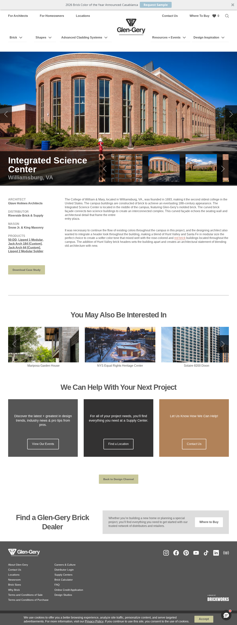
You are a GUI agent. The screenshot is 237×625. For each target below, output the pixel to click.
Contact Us (170, 15)
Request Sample (156, 5)
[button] (118, 5)
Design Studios (63, 594)
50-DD (12, 239)
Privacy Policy (94, 621)
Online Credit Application (68, 589)
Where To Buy (199, 15)
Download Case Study (27, 269)
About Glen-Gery (18, 564)
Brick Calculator (63, 579)
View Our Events (43, 443)
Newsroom (14, 579)
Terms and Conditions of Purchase (28, 599)
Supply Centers (63, 574)
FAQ (57, 584)
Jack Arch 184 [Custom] (25, 243)
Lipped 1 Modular (30, 239)
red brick (180, 237)
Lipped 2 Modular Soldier (25, 251)
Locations (83, 15)
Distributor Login (64, 569)
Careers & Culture (65, 564)
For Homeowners (52, 15)
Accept (204, 619)
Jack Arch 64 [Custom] (24, 247)
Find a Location (118, 443)
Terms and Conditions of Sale (25, 594)
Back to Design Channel (118, 479)
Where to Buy (208, 522)
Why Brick (14, 589)
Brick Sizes (14, 584)
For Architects (18, 15)
